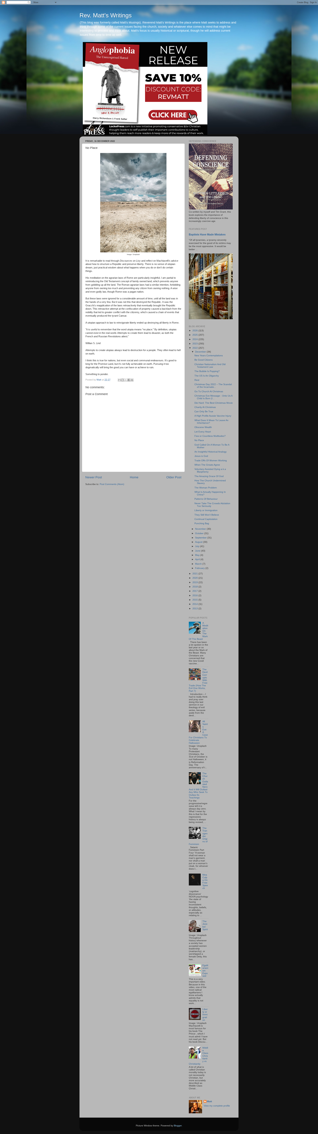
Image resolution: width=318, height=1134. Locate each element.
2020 (195, 578)
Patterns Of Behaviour (206, 499)
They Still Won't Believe (206, 515)
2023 (195, 343)
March (198, 564)
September (201, 537)
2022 (195, 348)
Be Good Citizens (203, 360)
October (199, 533)
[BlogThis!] (122, 380)
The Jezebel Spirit (205, 925)
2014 (195, 604)
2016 (195, 595)
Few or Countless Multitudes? (210, 436)
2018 (195, 586)
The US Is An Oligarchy (206, 376)
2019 (195, 582)
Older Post (173, 477)
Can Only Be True (203, 411)
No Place (199, 440)
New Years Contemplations (208, 355)
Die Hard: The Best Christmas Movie (213, 403)
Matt (209, 1101)
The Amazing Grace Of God (209, 476)
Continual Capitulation (205, 519)
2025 (195, 335)
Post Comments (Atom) (112, 484)
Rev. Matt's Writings (106, 15)
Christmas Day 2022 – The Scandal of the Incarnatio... (213, 385)
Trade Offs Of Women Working (210, 460)
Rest (196, 380)
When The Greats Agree (207, 465)
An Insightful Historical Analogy (210, 452)
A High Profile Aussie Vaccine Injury (212, 416)
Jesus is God (201, 456)
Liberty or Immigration (205, 510)
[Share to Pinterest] (132, 380)
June (198, 551)
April (197, 559)
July (197, 546)
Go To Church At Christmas (208, 391)
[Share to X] (125, 380)
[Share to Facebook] (129, 380)
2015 (195, 600)
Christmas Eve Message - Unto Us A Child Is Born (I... (213, 397)
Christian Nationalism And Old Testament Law (210, 365)
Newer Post (93, 477)
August (199, 542)
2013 (195, 608)
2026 (195, 330)
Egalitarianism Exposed (205, 970)
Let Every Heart (202, 431)
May (197, 555)
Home (134, 477)
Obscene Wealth (203, 427)
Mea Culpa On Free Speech (205, 881)
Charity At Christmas (205, 407)
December (201, 352)
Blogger (178, 1125)
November (201, 529)
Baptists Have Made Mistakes (207, 234)
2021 (195, 573)
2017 (195, 591)
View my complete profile (217, 1106)
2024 (195, 339)
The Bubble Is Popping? (207, 371)
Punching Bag (201, 523)
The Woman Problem (205, 487)
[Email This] (119, 380)
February (200, 568)
